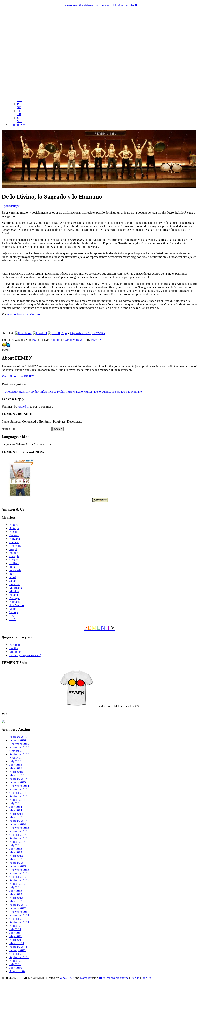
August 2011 (17, 925)
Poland (13, 594)
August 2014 (17, 799)
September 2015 (19, 754)
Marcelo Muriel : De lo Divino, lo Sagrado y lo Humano (109, 391)
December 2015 (19, 743)
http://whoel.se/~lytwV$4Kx (87, 333)
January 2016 (17, 740)
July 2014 (15, 803)
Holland (14, 563)
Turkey (13, 612)
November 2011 (19, 915)
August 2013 (17, 841)
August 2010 (17, 960)
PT (19, 103)
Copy (64, 333)
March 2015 (16, 775)
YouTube (15, 651)
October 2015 (17, 750)
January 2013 (17, 866)
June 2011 (15, 932)
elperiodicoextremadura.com (24, 314)
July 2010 (15, 964)
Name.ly (85, 977)
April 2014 (16, 813)
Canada (14, 542)
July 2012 (15, 887)
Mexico (14, 591)
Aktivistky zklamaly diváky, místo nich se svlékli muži (37, 391)
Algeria (13, 524)
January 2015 (17, 782)
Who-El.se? (67, 977)
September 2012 (19, 880)
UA (19, 117)
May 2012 (15, 894)
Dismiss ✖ (130, 5)
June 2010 (15, 967)
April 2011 (16, 939)
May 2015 (15, 768)
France (13, 552)
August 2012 (17, 883)
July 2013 (15, 845)
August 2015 (17, 757)
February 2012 (18, 904)
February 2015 (18, 778)
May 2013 (15, 852)
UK (11, 615)
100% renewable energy (113, 977)
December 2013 (19, 827)
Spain (12, 608)
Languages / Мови (13, 444)
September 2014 (19, 796)
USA (12, 619)
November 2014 (19, 789)
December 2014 (19, 785)
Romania (14, 601)
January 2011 (17, 950)
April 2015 (16, 771)
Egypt (13, 549)
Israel (12, 577)
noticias (55, 339)
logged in (23, 406)
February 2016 (18, 736)
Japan (12, 580)
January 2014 (17, 824)
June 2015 (15, 764)
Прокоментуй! (11, 206)
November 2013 (19, 831)
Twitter (13, 648)
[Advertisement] (99, 995)
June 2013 (15, 848)
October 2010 (17, 953)
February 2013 (18, 862)
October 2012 (17, 876)
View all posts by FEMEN (20, 376)
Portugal (14, 598)
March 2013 (16, 859)
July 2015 (15, 761)
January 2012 (17, 908)
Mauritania (16, 587)
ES (34, 339)
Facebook (15, 644)
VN (19, 121)
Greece (13, 559)
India (12, 566)
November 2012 (19, 873)
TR (19, 114)
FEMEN (96, 339)
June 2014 (15, 806)
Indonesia (15, 570)
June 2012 (15, 890)
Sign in (135, 977)
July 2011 (15, 929)
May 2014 (15, 810)
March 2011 (16, 943)
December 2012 (19, 869)
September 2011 (19, 922)
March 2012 (16, 901)
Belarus (14, 535)
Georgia (14, 556)
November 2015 (19, 747)
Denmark (15, 545)
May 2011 (15, 936)
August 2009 (17, 971)
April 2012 (16, 897)
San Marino (16, 605)
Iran (11, 573)
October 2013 (17, 834)
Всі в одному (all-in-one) (25, 655)
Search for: (8, 428)
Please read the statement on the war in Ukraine (94, 5)
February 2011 (18, 946)
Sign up (146, 977)
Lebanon (14, 584)
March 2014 (16, 817)
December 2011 (19, 911)
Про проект (17, 124)
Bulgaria (14, 538)
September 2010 (19, 957)
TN (19, 110)
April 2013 (16, 855)
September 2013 (19, 838)
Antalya (14, 528)
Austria (13, 531)
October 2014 (17, 792)
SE (19, 107)
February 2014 (18, 820)
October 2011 (17, 918)
